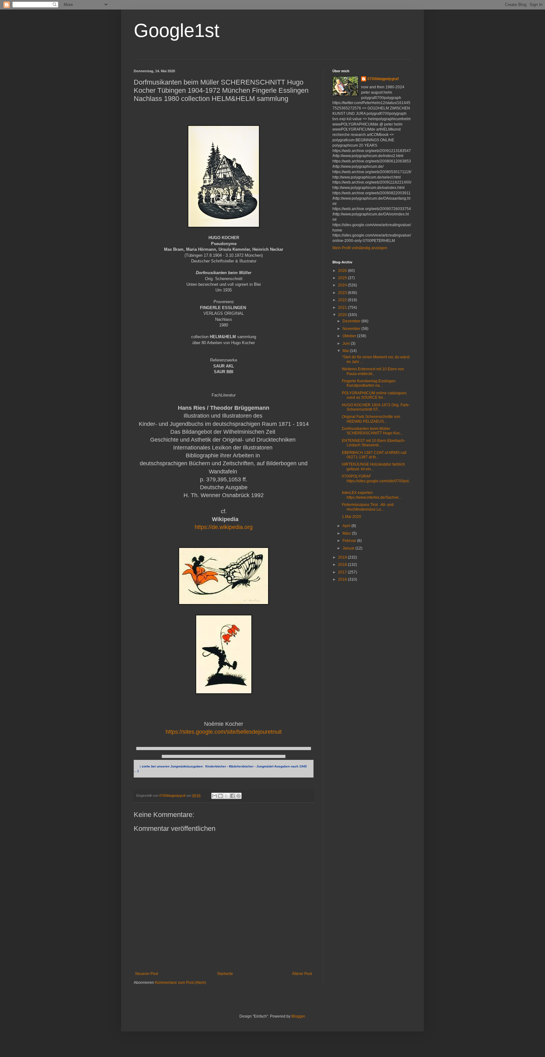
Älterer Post (302, 974)
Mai (346, 351)
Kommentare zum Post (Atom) (180, 982)
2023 (343, 293)
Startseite (225, 974)
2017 (343, 572)
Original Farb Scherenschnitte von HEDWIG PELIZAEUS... (371, 418)
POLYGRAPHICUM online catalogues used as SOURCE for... (374, 395)
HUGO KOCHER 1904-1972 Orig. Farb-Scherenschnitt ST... (376, 407)
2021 (343, 307)
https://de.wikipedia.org (224, 527)
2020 (343, 315)
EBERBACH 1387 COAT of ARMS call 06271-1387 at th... (374, 454)
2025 (343, 278)
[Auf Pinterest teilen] (238, 796)
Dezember (352, 321)
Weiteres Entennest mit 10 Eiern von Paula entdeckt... (373, 371)
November (352, 328)
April (347, 526)
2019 (343, 557)
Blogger (298, 1016)
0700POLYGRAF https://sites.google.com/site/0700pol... (376, 481)
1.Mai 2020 (351, 516)
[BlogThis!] (220, 796)
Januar (349, 548)
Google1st (177, 30)
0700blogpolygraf (383, 79)
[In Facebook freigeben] (232, 796)
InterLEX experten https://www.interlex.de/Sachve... (371, 494)
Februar (350, 540)
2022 (343, 300)
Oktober (350, 336)
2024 (343, 285)
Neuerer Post (146, 974)
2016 (343, 579)
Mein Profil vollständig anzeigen (359, 248)
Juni (347, 343)
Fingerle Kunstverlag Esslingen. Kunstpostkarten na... (369, 383)
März (347, 533)
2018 (343, 564)
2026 (343, 270)
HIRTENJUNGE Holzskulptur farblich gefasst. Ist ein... (373, 466)
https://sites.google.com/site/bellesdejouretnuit (224, 732)
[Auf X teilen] (226, 796)
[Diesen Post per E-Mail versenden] (214, 796)
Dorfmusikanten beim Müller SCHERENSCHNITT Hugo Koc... (372, 430)
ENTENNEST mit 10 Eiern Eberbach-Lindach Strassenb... (373, 442)
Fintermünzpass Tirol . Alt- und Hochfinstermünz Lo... (368, 506)
